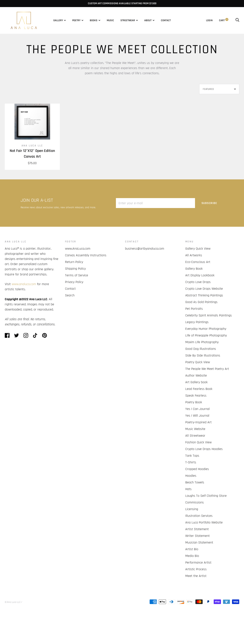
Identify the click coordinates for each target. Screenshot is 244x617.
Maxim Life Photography (202, 342)
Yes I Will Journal (197, 415)
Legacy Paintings (197, 322)
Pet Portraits (194, 308)
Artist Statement (197, 529)
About (148, 20)
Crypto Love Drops (198, 282)
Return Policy (74, 262)
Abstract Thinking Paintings (204, 295)
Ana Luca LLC (32, 145)
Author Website (196, 375)
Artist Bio (191, 549)
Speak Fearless (195, 395)
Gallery (58, 20)
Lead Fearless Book (198, 389)
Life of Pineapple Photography (206, 335)
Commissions (194, 502)
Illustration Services (199, 516)
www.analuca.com (24, 284)
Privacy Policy (74, 282)
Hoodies (190, 475)
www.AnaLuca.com (77, 248)
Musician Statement (199, 542)
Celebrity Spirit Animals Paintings (208, 315)
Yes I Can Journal (197, 409)
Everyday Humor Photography (205, 329)
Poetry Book (193, 402)
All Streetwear (195, 435)
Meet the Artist (195, 576)
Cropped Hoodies (197, 469)
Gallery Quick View (197, 248)
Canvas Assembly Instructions (85, 255)
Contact (166, 20)
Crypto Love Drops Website (204, 288)
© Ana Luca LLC (13, 602)
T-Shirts (190, 462)
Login (209, 20)
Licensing (191, 509)
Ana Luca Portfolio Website (204, 522)
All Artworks (193, 255)
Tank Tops (192, 455)
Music (110, 20)
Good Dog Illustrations (200, 349)
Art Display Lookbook (199, 275)
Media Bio (192, 556)
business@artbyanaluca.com (144, 248)
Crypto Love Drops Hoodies (204, 449)
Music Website (195, 429)
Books (93, 20)
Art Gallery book (196, 382)
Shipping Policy (75, 268)
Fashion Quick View (198, 442)
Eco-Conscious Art (197, 262)
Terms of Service (76, 275)
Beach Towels (194, 482)
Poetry (76, 20)
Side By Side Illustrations (202, 355)
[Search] (237, 20)
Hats (188, 489)
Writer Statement (197, 536)
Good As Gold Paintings (201, 302)
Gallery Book (194, 268)
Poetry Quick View (197, 362)
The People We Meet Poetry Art (207, 369)
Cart (223, 20)
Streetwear (127, 20)
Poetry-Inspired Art (198, 422)
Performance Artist (198, 562)
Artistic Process (196, 569)
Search (70, 295)
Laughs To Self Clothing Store (206, 496)
